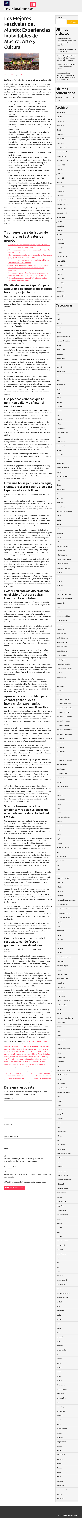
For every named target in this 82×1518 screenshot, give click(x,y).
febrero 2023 (61, 296)
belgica (59, 424)
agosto (59, 345)
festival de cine (62, 642)
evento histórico (10, 1054)
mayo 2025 (60, 178)
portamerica (61, 1149)
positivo (59, 1158)
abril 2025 (60, 182)
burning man (61, 441)
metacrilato (60, 987)
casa (58, 459)
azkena (59, 389)
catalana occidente (63, 476)
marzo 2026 (60, 134)
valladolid (60, 1437)
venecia (59, 1446)
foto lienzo (60, 690)
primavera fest (61, 1171)
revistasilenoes (23, 75)
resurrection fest (62, 1214)
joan (58, 865)
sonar (58, 1341)
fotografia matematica (64, 734)
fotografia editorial (63, 725)
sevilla (59, 1315)
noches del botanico (63, 1070)
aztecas (59, 402)
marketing (60, 961)
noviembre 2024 (62, 204)
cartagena (60, 454)
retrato (59, 1219)
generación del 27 (63, 786)
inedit (59, 830)
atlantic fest (61, 384)
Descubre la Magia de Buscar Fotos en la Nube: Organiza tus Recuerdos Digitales (66, 58)
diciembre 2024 (62, 200)
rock (58, 1232)
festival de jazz (62, 647)
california (14, 1046)
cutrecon (60, 533)
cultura (19, 1049)
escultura (60, 572)
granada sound (61, 799)
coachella (60, 498)
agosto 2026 (61, 112)
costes (59, 516)
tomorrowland (61, 1398)
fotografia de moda (63, 712)
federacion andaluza (63, 616)
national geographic (63, 1048)
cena (58, 481)
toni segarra (61, 1411)
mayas (59, 970)
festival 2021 (61, 629)
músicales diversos (11, 1064)
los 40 (59, 926)
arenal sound (61, 371)
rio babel (59, 1228)
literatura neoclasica (63, 913)
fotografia (60, 695)
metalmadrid (61, 996)
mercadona (60, 983)
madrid (59, 944)
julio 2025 (60, 169)
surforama (60, 1359)
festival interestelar (63, 664)
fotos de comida (62, 773)
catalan (59, 472)
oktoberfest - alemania (27, 1064)
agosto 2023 (61, 270)
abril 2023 (60, 287)
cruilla (59, 520)
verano (59, 1450)
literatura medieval (63, 909)
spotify (59, 1354)
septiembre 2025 (62, 160)
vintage (59, 1468)
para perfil (60, 1114)
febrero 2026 (61, 139)
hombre (59, 821)
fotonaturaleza (62, 764)
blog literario (61, 428)
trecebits (60, 1415)
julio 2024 (60, 222)
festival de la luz (62, 651)
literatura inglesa (62, 904)
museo (59, 1035)
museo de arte (61, 1040)
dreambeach (61, 550)
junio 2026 (60, 121)
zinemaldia (60, 1498)
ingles (59, 834)
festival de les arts (63, 655)
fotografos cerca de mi (64, 760)
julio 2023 (60, 274)
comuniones (61, 507)
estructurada (61, 590)
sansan (59, 1289)
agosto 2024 (61, 217)
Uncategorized (62, 1428)
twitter (59, 1424)
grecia (59, 804)
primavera (60, 1166)
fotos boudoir (61, 769)
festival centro (61, 633)
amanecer (60, 354)
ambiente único (10, 1044)
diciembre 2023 (62, 252)
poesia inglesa (61, 1131)
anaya (58, 363)
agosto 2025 (61, 165)
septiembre (60, 1311)
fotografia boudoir (63, 699)
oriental (59, 1101)
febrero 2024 (61, 243)
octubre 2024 (61, 208)
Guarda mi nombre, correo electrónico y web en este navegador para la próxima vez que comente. (24, 1159)
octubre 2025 (61, 156)
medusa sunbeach (63, 979)
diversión (25, 1049)
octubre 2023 (61, 261)
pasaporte (60, 1118)
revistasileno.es (19, 8)
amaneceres (61, 358)
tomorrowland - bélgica (25, 1067)
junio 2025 (60, 174)
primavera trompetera (64, 1179)
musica (59, 1044)
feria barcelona (62, 620)
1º (57, 310)
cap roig (59, 450)
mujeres (59, 1027)
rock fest (59, 1236)
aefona (59, 332)
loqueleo (60, 922)
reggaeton (60, 1206)
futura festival (61, 778)
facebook (60, 612)
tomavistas (60, 1394)
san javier (60, 1276)
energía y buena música (39, 1049)
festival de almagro (63, 638)
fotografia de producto (64, 716)
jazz (58, 852)
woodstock (60, 1485)
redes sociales (61, 1201)
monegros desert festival (65, 1018)
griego (59, 808)
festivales (37, 1059)
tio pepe (59, 1380)
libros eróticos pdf (63, 878)
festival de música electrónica (21, 1056)
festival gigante (62, 660)
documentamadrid (63, 546)
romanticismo (61, 1254)
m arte (59, 935)
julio (58, 869)
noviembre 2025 (62, 152)
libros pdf (60, 882)
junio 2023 (60, 278)
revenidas (60, 1223)
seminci (59, 1302)
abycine (59, 323)
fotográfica (60, 747)
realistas (59, 1197)
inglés (59, 839)
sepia (58, 1306)
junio (58, 874)
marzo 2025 (60, 187)
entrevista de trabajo (64, 559)
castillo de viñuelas (63, 467)
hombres (59, 826)
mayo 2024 (60, 230)
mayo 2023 (60, 283)
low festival (60, 930)
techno (59, 1367)
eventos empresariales (64, 599)
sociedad (60, 1337)
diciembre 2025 (62, 147)
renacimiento (61, 1210)
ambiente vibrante (24, 1044)
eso (58, 577)
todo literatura (62, 1389)
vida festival (61, 1455)
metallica (60, 992)
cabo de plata (61, 446)
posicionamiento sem (64, 1153)
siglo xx (59, 1319)
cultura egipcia (62, 529)
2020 (58, 319)
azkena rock (60, 393)
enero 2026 (60, 143)
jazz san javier (61, 856)
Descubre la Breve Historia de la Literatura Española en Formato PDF (15, 1075)
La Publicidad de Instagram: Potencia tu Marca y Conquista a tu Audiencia (40, 1075)
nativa (59, 1053)
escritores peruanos (63, 568)
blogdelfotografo (62, 433)
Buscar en (59, 17)
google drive (61, 795)
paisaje (59, 1105)
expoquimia (60, 603)
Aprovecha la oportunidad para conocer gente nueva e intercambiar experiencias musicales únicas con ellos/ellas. (28, 267)
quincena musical (62, 1188)
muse (58, 1031)
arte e (59, 376)
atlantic (59, 380)
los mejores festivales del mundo (26, 1062)
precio (59, 1162)
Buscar (72, 22)
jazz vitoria (60, 861)
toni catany (60, 1407)
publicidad (60, 1184)
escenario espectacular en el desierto (18, 1051)
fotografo (60, 756)
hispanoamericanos (63, 817)
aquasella (60, 367)
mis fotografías (62, 1005)
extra (58, 607)
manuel (59, 952)
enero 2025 (60, 195)
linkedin (59, 887)
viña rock (60, 1459)
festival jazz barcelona (64, 668)
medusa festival (62, 974)
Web (6, 1148)
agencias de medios (63, 341)
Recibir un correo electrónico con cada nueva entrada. (26, 1182)
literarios (60, 891)
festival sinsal (61, 677)
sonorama (60, 1345)
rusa (58, 1267)
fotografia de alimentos (64, 708)
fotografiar (60, 738)
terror (59, 1372)
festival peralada (62, 673)
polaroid (59, 1136)
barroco (59, 411)
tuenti (59, 1420)
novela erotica (61, 1083)
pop (58, 1140)
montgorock (61, 1022)
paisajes (59, 1110)
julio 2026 (60, 117)
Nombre (8, 1124)
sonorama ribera (62, 1350)
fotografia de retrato (63, 721)
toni (58, 1402)
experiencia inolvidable (26, 1054)
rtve (58, 1262)
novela (59, 1079)
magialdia (60, 948)
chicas (59, 485)
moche (59, 1009)
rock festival (61, 1245)
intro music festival (63, 847)
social (58, 1332)
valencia (59, 1433)
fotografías (60, 743)
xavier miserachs (62, 1490)
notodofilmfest (62, 1075)
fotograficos (61, 751)
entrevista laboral (62, 564)
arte (33, 1044)
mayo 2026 (60, 125)
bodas (59, 437)
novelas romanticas (63, 1092)
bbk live (59, 419)
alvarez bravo (61, 350)
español (59, 581)
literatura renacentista (64, 917)
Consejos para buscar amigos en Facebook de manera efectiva (66, 66)
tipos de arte (61, 1385)
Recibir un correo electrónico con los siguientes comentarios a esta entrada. (27, 1175)
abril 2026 (60, 130)
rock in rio (60, 1249)
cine (58, 494)
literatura (60, 896)
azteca (59, 398)
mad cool (60, 939)
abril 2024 (60, 235)
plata (58, 1127)
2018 (58, 315)
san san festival (62, 1280)
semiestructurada (62, 1297)
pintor (59, 1123)
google (59, 791)
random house (61, 1193)
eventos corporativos (64, 594)
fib (57, 682)
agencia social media (63, 336)
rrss (58, 1258)
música (42, 1062)
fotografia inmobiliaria (64, 730)
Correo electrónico (12, 1136)
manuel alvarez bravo (64, 957)
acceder (59, 328)
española (60, 585)
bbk (58, 415)
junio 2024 (60, 226)
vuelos (59, 1477)
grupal (59, 813)
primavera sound (62, 1175)
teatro (59, 1363)
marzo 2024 (60, 239)
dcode (59, 537)
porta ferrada (61, 1145)
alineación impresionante (38, 1041)
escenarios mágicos (40, 1051)
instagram (60, 843)
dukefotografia (62, 555)
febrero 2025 (61, 191)
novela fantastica (62, 1088)
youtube (59, 1494)
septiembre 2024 (62, 213)
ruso (58, 1271)
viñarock (59, 1463)
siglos (58, 1324)
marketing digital (62, 965)
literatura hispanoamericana (66, 900)
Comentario (9, 1098)
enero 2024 (60, 248)
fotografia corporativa (64, 703)
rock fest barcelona (63, 1241)
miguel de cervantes (63, 1000)
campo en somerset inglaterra (30, 1046)
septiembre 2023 (62, 265)
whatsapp (60, 1481)
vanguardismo (61, 1442)
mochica (59, 1013)
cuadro (59, 524)
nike (58, 1066)
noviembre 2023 (62, 257)
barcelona (60, 406)
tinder (59, 1376)
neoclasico (60, 1062)
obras (58, 1096)
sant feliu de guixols (63, 1293)
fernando (60, 625)
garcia (59, 782)
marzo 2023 (60, 291)
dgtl (58, 542)
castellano (60, 463)
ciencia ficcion (61, 489)
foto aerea (60, 686)
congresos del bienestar (65, 511)
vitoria (59, 1472)
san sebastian (61, 1284)
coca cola (60, 502)
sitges (59, 1328)
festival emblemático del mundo (20, 1059)
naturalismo (61, 1057)
